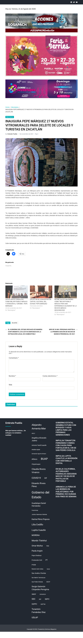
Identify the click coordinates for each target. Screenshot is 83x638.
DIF (45, 478)
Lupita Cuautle (39, 530)
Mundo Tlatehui (39, 540)
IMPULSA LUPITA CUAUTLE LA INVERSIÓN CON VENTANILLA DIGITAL (66, 459)
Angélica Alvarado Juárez (39, 439)
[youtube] (77, 2)
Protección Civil (37, 560)
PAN (47, 546)
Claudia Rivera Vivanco (38, 471)
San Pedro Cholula (37, 582)
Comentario (14, 358)
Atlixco (34, 459)
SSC (33, 599)
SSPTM (43, 604)
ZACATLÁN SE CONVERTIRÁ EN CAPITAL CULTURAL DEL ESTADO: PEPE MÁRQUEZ (40, 302)
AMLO (33, 433)
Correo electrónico (50, 376)
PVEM (34, 565)
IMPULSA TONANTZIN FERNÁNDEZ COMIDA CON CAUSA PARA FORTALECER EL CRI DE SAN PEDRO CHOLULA (66, 445)
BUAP (44, 458)
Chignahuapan (36, 464)
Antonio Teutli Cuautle (39, 445)
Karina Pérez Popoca (40, 519)
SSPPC (34, 604)
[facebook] (71, 2)
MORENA (36, 535)
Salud (48, 569)
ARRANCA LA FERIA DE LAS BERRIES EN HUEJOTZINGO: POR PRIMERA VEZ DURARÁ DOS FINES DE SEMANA (66, 492)
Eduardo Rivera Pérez (38, 485)
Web (10, 385)
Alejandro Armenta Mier (39, 426)
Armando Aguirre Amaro (39, 453)
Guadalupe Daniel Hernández (39, 504)
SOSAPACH (43, 594)
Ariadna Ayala (36, 449)
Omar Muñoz (37, 546)
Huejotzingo (35, 510)
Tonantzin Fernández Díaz (38, 610)
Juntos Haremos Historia (39, 514)
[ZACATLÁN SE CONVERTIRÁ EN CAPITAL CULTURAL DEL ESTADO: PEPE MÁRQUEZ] (41, 292)
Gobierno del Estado (40, 495)
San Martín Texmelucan (38, 577)
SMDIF (34, 594)
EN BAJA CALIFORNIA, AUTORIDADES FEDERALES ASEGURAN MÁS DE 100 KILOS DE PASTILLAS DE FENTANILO (66, 475)
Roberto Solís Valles (37, 569)
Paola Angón (37, 551)
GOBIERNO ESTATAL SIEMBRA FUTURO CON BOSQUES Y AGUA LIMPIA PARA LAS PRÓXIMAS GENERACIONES (66, 428)
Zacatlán (14, 323)
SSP (40, 599)
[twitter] (74, 2)
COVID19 (36, 478)
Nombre (12, 376)
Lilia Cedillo (37, 524)
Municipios (9, 117)
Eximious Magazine (50, 629)
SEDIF (48, 582)
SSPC (47, 599)
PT (46, 560)
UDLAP (35, 617)
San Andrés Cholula (39, 573)
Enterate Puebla (12, 134)
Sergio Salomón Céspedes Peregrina (40, 588)
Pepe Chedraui (36, 555)
